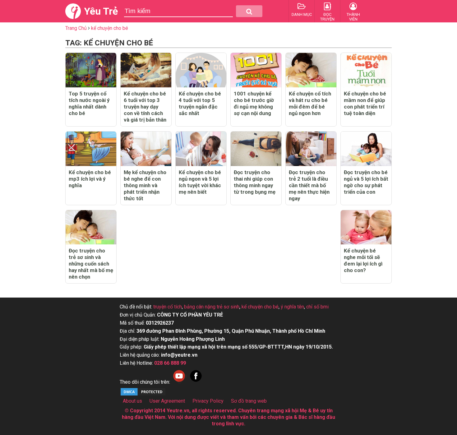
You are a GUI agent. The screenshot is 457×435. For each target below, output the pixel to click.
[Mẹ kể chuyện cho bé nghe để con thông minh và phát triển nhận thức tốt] (146, 149)
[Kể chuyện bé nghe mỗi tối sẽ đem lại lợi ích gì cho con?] (366, 227)
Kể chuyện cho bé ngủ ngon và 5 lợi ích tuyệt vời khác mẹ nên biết (200, 182)
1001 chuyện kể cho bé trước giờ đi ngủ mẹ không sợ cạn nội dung (254, 103)
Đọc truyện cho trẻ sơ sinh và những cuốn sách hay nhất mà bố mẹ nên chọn (91, 264)
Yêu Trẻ (101, 11)
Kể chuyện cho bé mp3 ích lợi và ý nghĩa (90, 178)
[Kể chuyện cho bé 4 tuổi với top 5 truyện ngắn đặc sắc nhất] (201, 70)
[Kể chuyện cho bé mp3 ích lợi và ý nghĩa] (91, 149)
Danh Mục (302, 14)
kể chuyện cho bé (260, 307)
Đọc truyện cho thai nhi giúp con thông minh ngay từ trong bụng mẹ (254, 182)
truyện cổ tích (167, 307)
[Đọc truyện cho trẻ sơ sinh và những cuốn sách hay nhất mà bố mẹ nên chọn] (91, 227)
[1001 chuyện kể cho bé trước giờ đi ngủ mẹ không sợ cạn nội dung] (256, 70)
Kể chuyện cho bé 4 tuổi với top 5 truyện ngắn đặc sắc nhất (200, 103)
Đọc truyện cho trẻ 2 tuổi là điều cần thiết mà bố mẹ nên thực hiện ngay (309, 185)
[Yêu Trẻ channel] (179, 382)
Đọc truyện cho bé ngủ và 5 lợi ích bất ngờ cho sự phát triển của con (366, 182)
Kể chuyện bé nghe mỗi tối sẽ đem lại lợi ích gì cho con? (363, 260)
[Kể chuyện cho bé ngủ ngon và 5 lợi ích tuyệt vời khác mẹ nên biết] (201, 149)
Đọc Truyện (327, 16)
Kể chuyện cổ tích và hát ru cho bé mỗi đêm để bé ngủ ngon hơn (310, 103)
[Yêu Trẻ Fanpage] (196, 382)
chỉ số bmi (317, 307)
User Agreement (167, 401)
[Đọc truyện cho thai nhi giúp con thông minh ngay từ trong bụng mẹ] (256, 149)
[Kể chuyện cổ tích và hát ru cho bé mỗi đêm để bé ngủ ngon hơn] (311, 70)
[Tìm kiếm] (249, 11)
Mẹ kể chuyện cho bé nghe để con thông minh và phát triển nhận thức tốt (145, 185)
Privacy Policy (208, 401)
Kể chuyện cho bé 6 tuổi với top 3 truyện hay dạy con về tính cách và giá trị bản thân (145, 106)
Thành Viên (353, 16)
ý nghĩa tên (292, 307)
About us (132, 401)
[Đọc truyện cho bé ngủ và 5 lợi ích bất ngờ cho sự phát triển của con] (366, 149)
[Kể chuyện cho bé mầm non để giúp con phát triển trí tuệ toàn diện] (366, 70)
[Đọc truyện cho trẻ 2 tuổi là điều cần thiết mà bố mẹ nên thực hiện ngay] (311, 149)
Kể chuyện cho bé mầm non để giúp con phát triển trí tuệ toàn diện (365, 103)
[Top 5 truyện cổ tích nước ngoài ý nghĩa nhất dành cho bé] (91, 70)
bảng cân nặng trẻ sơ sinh (211, 307)
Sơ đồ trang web (249, 401)
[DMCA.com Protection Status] (143, 395)
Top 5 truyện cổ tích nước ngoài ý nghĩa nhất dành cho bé (89, 103)
